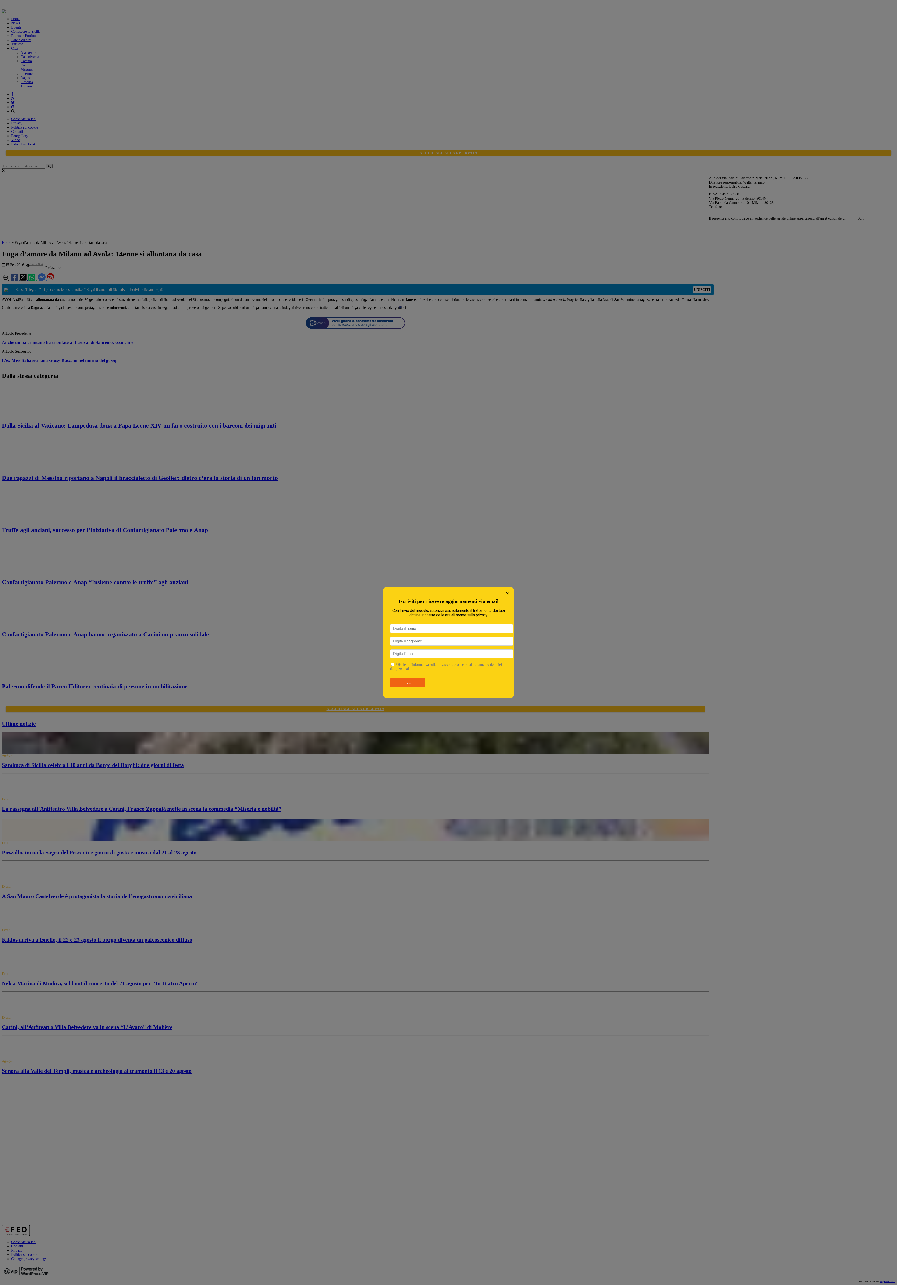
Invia (408, 682)
